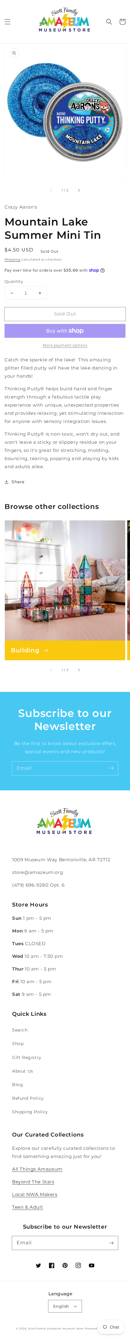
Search (20, 1030)
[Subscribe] (111, 768)
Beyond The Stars (33, 1182)
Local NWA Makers (34, 1194)
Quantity (14, 281)
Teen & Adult (27, 1207)
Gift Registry (26, 1057)
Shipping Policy (30, 1112)
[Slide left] (51, 190)
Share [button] (17, 482)
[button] (7, 21)
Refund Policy (28, 1098)
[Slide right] (78, 190)
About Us (22, 1071)
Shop (18, 1043)
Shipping (13, 259)
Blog (17, 1084)
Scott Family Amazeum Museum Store (55, 1328)
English (61, 1306)
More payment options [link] (65, 345)
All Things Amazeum (37, 1169)
